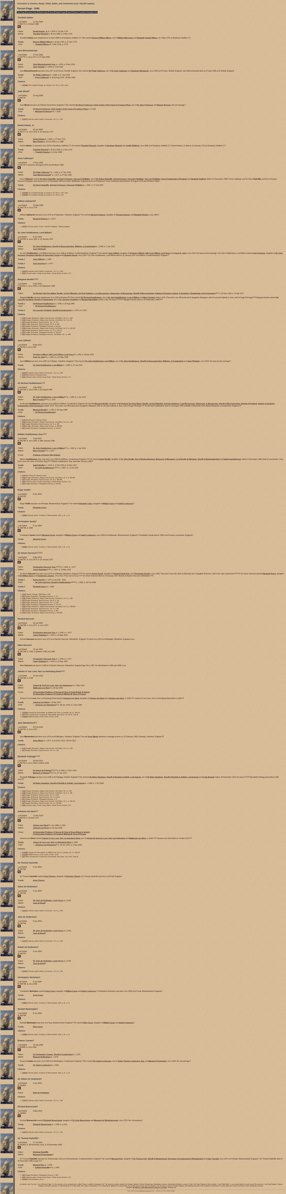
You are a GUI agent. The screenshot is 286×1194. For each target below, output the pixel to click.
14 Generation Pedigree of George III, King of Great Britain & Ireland (61, 692)
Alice (213, 1159)
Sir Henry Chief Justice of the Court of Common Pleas (103, 105)
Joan (39, 249)
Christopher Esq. (44, 567)
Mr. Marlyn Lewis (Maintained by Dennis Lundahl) (150, 1187)
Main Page (21, 12)
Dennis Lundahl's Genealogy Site (85, 12)
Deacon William (101, 38)
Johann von (96, 698)
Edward (42, 1167)
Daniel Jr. (40, 31)
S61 (24, 273)
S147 (24, 594)
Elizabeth (140, 71)
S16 (24, 318)
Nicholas (73, 876)
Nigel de (41, 1093)
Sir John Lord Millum (100, 361)
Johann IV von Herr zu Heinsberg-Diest (61, 838)
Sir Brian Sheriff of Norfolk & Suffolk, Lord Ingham (172, 777)
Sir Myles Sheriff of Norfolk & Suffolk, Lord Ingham (115, 777)
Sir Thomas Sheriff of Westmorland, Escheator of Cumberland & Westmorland (168, 1159)
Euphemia (46, 576)
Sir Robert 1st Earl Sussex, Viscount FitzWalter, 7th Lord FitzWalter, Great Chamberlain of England (141, 179)
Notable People (60, 12)
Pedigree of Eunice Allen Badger (46, 455)
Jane (38, 67)
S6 (23, 334)
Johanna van (116, 698)
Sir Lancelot (68, 300)
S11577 (25, 119)
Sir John (119, 71)
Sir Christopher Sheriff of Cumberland (53, 1054)
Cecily (208, 777)
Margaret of (41, 773)
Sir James (102, 1061)
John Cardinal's (140, 1190)
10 (72, 582)
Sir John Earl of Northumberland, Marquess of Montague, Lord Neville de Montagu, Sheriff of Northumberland (170, 459)
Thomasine (142, 574)
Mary (38, 142)
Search (69, 12)
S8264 (25, 515)
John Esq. (44, 64)
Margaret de (106, 1120)
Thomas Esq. (121, 574)
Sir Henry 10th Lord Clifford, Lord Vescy (150, 253)
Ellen (88, 1023)
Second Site (147, 1190)
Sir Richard (91, 297)
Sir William (27, 576)
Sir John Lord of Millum (123, 297)
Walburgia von (41, 688)
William (125, 38)
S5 (23, 326)
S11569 (25, 712)
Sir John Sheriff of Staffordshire (52, 582)
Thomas (123, 215)
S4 (23, 322)
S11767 (25, 1179)
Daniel (39, 139)
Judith (132, 146)
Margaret (43, 111)
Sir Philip (97, 71)
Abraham (114, 146)
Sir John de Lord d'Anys (48, 900)
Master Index (43, 12)
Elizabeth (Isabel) (147, 38)
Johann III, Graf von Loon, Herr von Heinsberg (52, 685)
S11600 (25, 717)
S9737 (25, 226)
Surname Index (31, 12)
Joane (40, 569)
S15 (24, 426)
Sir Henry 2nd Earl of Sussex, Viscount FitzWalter (65, 179)
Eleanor (164, 105)
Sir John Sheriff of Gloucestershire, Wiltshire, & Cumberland (64, 246)
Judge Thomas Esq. (131, 1061)
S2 (23, 715)
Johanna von (71, 698)
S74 (24, 375)
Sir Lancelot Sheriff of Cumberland (52, 310)
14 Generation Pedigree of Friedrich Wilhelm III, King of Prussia (59, 694)
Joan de (39, 903)
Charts (51, 12)
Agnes (97, 574)
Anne (42, 77)
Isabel (104, 459)
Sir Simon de (42, 770)
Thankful (40, 34)
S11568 (25, 85)
